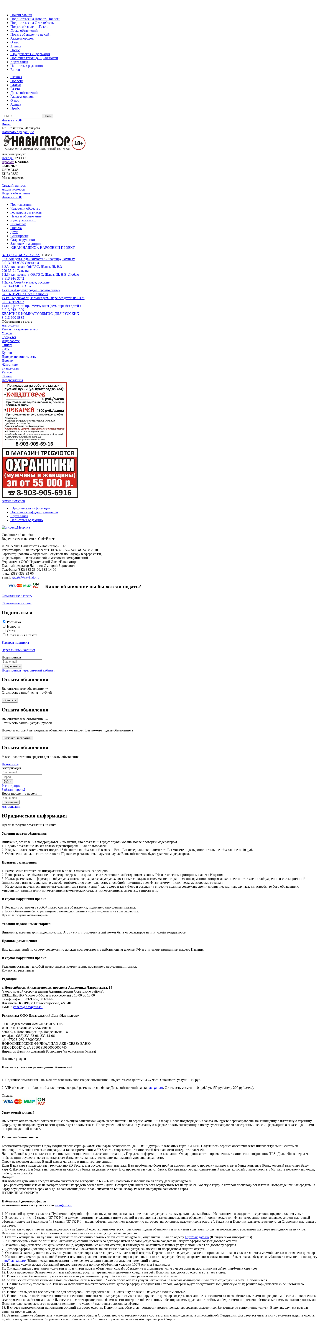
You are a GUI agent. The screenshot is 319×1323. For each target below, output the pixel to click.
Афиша (15, 46)
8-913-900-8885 (13, 317)
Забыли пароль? (13, 789)
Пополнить (10, 764)
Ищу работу (11, 341)
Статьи (50, 23)
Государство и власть (26, 212)
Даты (14, 232)
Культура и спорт (23, 220)
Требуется (9, 337)
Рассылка (14, 622)
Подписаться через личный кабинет (28, 670)
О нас (14, 42)
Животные (18, 224)
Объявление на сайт (16, 603)
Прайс (15, 50)
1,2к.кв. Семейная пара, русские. (26, 282)
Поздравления (12, 380)
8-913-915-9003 (13, 302)
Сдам (6, 349)
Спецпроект (19, 236)
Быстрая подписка (15, 642)
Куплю (7, 353)
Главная (26, 15)
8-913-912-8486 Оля (16, 286)
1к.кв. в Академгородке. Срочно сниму (31, 290)
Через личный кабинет (18, 650)
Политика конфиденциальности (34, 58)
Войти (15, 69)
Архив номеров (13, 189)
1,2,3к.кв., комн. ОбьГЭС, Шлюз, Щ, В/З (32, 267)
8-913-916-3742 (13, 278)
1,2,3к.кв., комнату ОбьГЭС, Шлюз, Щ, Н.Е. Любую (40, 274)
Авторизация (11, 806)
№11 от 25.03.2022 (21, 255)
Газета (43, 26)
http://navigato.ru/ (197, 1237)
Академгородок (22, 38)
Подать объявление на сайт (30, 34)
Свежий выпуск (14, 185)
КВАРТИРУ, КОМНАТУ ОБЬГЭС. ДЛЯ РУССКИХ (40, 313)
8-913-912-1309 (13, 310)
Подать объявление (24, 26)
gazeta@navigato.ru (25, 577)
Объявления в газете (22, 635)
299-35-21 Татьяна (15, 270)
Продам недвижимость (19, 356)
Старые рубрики (22, 240)
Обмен (7, 376)
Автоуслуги (10, 325)
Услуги (7, 333)
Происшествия (21, 204)
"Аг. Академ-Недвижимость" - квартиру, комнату (38, 259)
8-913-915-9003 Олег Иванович (25, 294)
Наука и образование (25, 216)
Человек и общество (25, 208)
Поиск (15, 15)
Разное (7, 372)
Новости (54, 19)
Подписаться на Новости (29, 19)
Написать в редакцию (26, 66)
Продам (7, 360)
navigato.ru (155, 1087)
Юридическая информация (30, 54)
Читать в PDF (12, 120)
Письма (16, 228)
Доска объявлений (24, 30)
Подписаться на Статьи (27, 23)
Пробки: (8, 162)
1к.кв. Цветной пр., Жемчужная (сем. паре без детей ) (41, 306)
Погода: (7, 158)
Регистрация (11, 786)
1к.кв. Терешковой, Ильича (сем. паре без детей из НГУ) (43, 298)
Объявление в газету (17, 596)
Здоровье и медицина (26, 243)
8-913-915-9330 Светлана (20, 263)
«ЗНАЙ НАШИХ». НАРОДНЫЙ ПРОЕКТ (42, 247)
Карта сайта (19, 62)
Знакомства (10, 368)
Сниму (7, 345)
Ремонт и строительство (20, 329)
